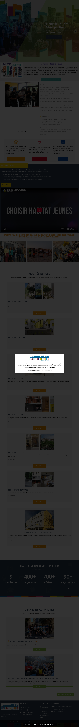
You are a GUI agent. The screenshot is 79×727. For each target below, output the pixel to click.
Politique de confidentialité (47, 724)
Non (35, 724)
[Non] (77, 723)
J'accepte (27, 724)
